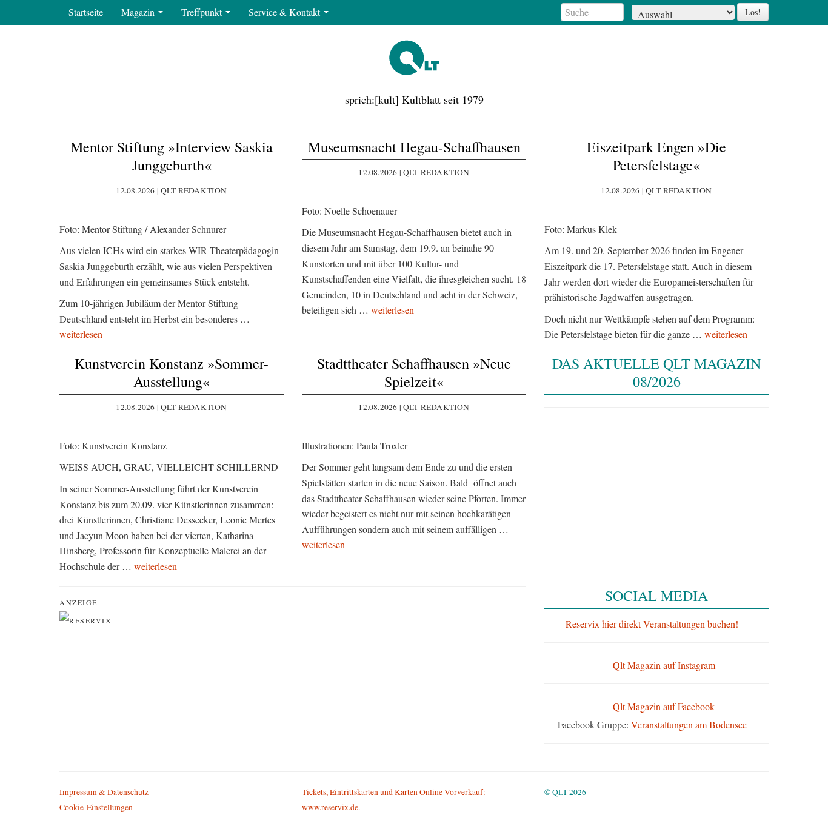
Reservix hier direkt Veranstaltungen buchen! (652, 623)
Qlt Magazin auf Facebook (664, 706)
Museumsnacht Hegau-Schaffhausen (414, 146)
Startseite (85, 11)
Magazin (139, 11)
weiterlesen (80, 333)
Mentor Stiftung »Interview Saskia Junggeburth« (171, 156)
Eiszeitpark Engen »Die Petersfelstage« (656, 156)
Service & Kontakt (285, 11)
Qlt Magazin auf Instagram (664, 665)
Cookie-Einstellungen (96, 807)
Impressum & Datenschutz (104, 792)
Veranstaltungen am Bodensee (689, 724)
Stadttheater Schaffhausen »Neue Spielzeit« (414, 372)
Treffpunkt (202, 11)
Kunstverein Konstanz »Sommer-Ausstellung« (172, 372)
